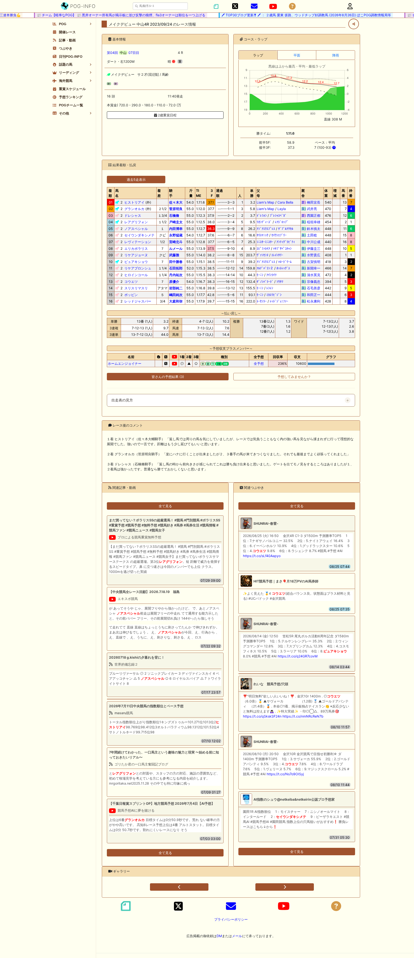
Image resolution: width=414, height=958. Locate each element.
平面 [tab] (296, 55)
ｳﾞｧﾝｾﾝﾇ (262, 255)
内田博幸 (176, 229)
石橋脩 (174, 215)
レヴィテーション (137, 242)
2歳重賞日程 (167, 115)
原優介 (174, 281)
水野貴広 (310, 255)
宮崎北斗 (176, 242)
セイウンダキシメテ (139, 235)
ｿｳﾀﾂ (279, 281)
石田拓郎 (176, 268)
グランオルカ (134, 209)
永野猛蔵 (176, 235)
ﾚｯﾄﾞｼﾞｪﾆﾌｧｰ (279, 301)
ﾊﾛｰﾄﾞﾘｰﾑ (285, 262)
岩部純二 (176, 288)
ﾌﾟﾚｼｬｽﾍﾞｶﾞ (278, 215)
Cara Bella (285, 202)
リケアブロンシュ (137, 268)
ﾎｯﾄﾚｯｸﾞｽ (283, 268)
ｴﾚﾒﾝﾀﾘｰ (277, 255)
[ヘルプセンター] (292, 6)
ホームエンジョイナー (124, 363)
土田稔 (310, 235)
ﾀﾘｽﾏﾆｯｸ (262, 235)
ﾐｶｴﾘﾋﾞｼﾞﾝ (274, 295)
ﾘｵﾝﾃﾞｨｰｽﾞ (264, 222)
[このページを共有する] (353, 24)
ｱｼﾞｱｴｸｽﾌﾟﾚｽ (266, 229)
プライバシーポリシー (231, 919)
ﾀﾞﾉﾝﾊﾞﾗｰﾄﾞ (265, 281)
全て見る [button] (165, 506)
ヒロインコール (136, 275)
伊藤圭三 (310, 248)
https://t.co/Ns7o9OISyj (285, 774)
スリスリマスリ (136, 288)
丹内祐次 (176, 275)
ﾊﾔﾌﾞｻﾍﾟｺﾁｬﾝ (282, 248)
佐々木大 (176, 202)
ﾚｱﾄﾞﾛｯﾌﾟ (281, 222)
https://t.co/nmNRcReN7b (302, 716)
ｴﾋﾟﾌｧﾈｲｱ (263, 248)
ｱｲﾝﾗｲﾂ (271, 275)
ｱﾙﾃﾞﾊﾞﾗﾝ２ (265, 268)
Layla (281, 209)
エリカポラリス (136, 248)
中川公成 (310, 242)
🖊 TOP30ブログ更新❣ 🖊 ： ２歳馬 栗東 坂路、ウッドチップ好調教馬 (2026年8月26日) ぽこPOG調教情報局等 (295, 15)
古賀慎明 (310, 262)
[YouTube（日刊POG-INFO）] (273, 6)
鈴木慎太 (310, 229)
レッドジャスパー (137, 301)
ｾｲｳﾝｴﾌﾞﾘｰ (279, 235)
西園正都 (310, 215)
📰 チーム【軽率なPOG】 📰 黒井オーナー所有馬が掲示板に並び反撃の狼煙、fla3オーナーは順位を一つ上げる (110, 15)
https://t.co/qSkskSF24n (262, 716)
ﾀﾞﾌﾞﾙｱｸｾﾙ (285, 229)
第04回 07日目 (123, 53)
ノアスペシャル (136, 229)
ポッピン (131, 295)
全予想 (259, 363)
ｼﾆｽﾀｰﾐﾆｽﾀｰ (265, 242)
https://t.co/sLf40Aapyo (262, 556)
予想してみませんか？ (294, 377)
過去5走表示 (136, 179)
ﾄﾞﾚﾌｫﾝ (262, 215)
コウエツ (131, 281)
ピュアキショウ (136, 262)
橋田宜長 (310, 202)
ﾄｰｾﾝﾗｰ (262, 301)
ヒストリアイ (134, 202)
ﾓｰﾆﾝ (260, 275)
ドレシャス (132, 215)
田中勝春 (176, 262)
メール (237, 936)
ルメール (176, 248)
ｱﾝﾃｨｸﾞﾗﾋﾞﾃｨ (285, 242)
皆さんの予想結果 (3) (168, 377)
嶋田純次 (176, 295)
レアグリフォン (136, 222)
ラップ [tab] (258, 55)
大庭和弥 (176, 301)
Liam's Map (265, 202)
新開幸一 (310, 268)
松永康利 (310, 301)
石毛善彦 (310, 288)
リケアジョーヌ (136, 255)
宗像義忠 (310, 281)
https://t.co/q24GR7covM (297, 656)
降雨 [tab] (335, 55)
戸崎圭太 (176, 222)
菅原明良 (176, 209)
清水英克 (310, 275)
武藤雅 (174, 255)
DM (219, 936)
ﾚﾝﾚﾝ (269, 288)
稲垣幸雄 (310, 222)
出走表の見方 (122, 400)
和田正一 (310, 295)
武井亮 (310, 209)
